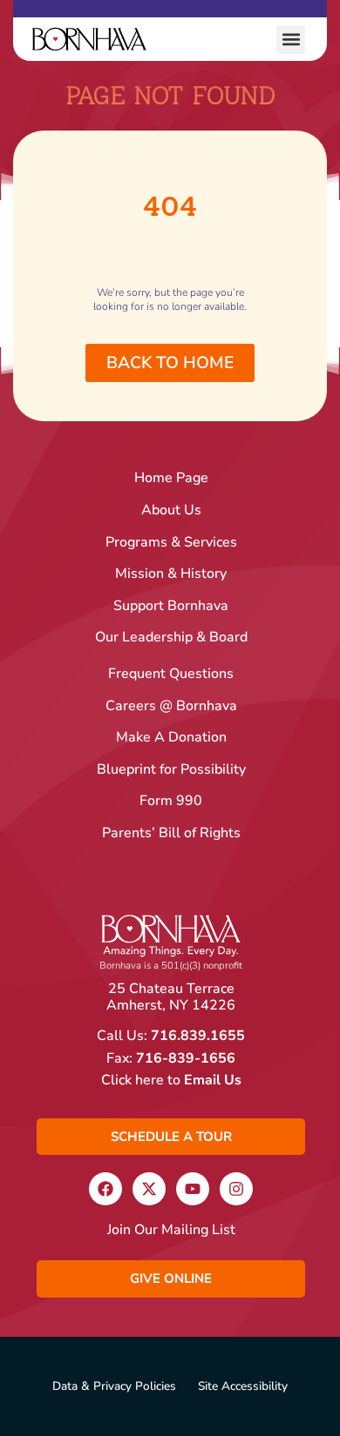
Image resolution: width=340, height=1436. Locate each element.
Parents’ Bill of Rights (171, 833)
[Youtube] (192, 1188)
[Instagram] (236, 1188)
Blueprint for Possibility (171, 770)
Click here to (171, 1080)
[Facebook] (105, 1188)
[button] (290, 39)
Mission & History (171, 574)
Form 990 (170, 801)
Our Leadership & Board (171, 637)
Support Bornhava (170, 606)
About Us (171, 510)
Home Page (171, 478)
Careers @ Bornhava (171, 706)
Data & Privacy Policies (114, 1386)
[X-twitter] (149, 1188)
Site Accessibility (243, 1386)
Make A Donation (171, 737)
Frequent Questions (171, 674)
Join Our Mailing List (171, 1230)
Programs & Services (171, 542)
